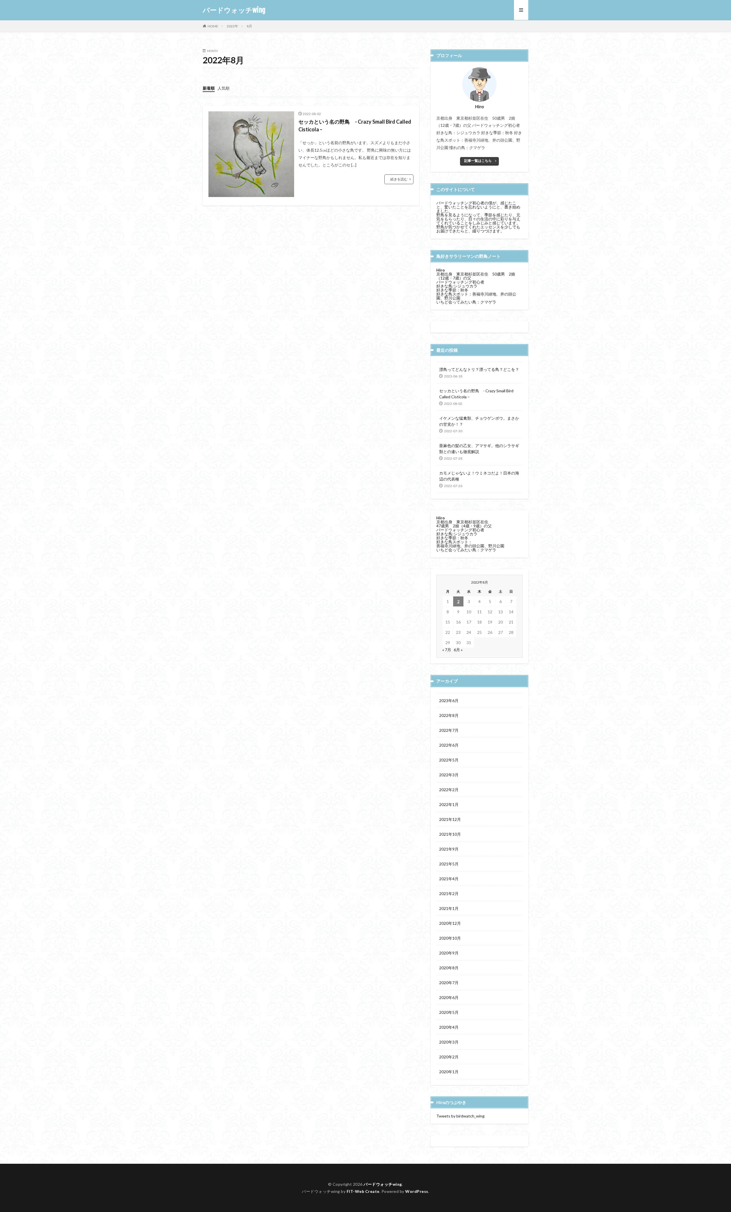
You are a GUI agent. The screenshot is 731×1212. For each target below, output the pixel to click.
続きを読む (398, 179)
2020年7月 (449, 982)
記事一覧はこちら (478, 160)
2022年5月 (449, 759)
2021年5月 (449, 863)
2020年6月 (449, 997)
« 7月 (446, 649)
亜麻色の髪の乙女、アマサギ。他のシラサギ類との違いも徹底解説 (479, 448)
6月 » (458, 649)
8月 (249, 26)
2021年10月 (450, 834)
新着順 (209, 88)
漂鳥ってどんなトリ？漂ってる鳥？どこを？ (479, 369)
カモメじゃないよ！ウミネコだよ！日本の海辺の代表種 (479, 476)
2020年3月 (449, 1042)
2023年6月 (449, 700)
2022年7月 (449, 730)
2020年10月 (450, 938)
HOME (213, 26)
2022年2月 (449, 789)
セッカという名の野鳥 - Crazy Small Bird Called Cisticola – (354, 125)
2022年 (232, 26)
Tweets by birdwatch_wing (460, 1115)
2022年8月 (449, 715)
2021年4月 (449, 878)
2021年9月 (449, 849)
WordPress (416, 1191)
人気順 (224, 88)
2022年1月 (449, 804)
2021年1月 (449, 908)
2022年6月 (449, 745)
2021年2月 (449, 893)
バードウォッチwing (234, 10)
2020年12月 (450, 923)
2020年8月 (449, 967)
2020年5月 (449, 1012)
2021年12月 (450, 819)
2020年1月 (449, 1071)
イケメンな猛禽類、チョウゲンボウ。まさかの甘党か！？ (479, 421)
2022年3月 (449, 774)
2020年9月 (449, 952)
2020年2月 (449, 1056)
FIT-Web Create (363, 1191)
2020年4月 (449, 1027)
